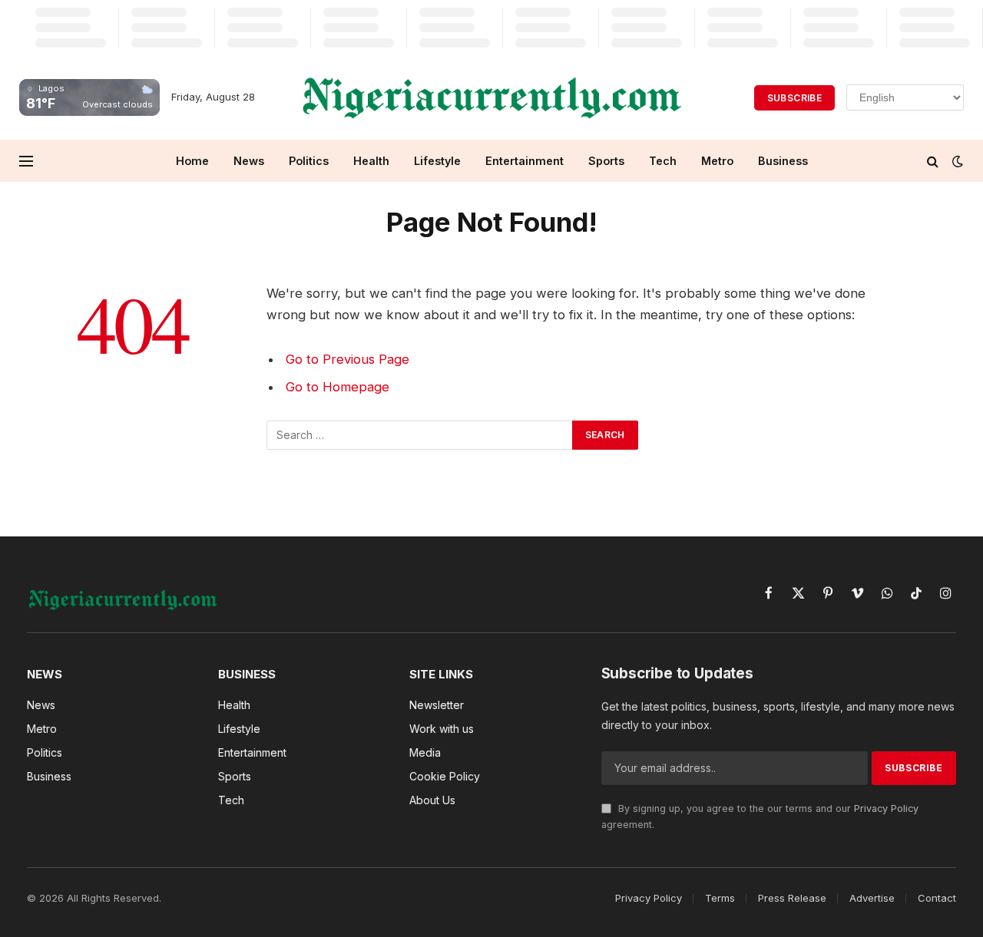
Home (192, 160)
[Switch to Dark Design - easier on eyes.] (956, 161)
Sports (606, 160)
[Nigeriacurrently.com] (492, 97)
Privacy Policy (886, 808)
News (248, 160)
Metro (717, 160)
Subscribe (794, 98)
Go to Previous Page (347, 359)
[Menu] (26, 161)
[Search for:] (420, 435)
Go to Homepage (337, 386)
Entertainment (524, 160)
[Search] (933, 161)
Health (371, 160)
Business (783, 160)
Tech (663, 160)
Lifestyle (437, 160)
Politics (309, 160)
